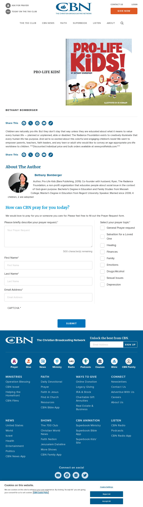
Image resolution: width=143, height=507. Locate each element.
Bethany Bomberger (22, 110)
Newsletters (119, 381)
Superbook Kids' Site (86, 441)
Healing (111, 245)
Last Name (11, 273)
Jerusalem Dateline (53, 444)
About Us (117, 402)
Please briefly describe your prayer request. (30, 222)
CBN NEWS (48, 23)
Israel (9, 435)
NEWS (10, 420)
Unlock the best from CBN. (109, 338)
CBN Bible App (50, 407)
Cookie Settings (106, 487)
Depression (114, 284)
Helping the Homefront (13, 393)
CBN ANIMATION (88, 420)
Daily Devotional (51, 381)
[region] (71, 494)
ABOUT (111, 23)
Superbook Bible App (86, 432)
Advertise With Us (122, 392)
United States (14, 425)
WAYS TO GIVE (86, 377)
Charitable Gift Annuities (85, 399)
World (9, 430)
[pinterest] (37, 123)
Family (111, 258)
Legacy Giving (85, 387)
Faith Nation (49, 439)
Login (134, 4)
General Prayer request (121, 227)
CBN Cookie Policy (40, 492)
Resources (47, 402)
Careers (116, 397)
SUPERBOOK (80, 23)
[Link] (50, 123)
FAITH (63, 23)
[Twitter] (30, 123)
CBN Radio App (121, 435)
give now (124, 11)
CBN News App (15, 456)
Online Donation (86, 381)
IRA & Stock (83, 392)
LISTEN (97, 23)
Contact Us (117, 4)
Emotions (112, 265)
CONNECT (118, 377)
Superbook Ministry (88, 425)
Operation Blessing (18, 381)
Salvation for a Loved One (120, 236)
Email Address (13, 289)
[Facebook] (24, 123)
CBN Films (12, 400)
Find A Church (50, 397)
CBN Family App (51, 454)
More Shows (49, 449)
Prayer (45, 387)
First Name (11, 257)
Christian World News (50, 432)
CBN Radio (118, 425)
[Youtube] (58, 475)
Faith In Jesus (50, 392)
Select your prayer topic (114, 222)
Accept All (106, 501)
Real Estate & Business (84, 407)
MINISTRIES (14, 377)
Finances (112, 251)
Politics (10, 451)
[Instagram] (76, 475)
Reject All (106, 494)
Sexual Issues (115, 278)
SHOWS (46, 420)
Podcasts (117, 430)
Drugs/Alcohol (115, 271)
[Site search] (122, 24)
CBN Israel (12, 387)
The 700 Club (28, 23)
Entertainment (15, 446)
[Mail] (44, 123)
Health (10, 441)
